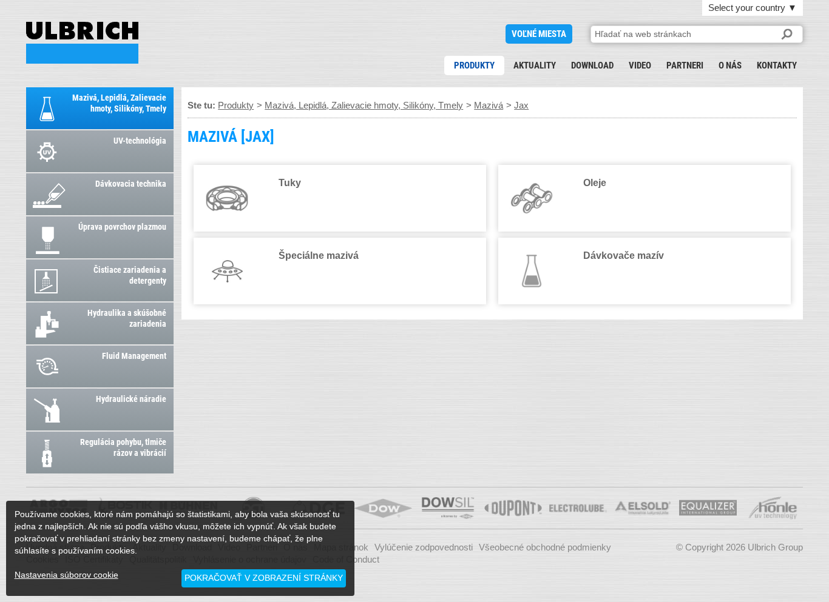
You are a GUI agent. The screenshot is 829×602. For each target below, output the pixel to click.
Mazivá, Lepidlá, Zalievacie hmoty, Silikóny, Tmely (364, 105)
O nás (730, 65)
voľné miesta (539, 33)
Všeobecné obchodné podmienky (545, 547)
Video (640, 65)
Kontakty (777, 65)
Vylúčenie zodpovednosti (423, 547)
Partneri (684, 65)
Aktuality (534, 65)
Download (592, 65)
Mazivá (488, 105)
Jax (521, 105)
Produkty (474, 65)
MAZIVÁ (82, 43)
